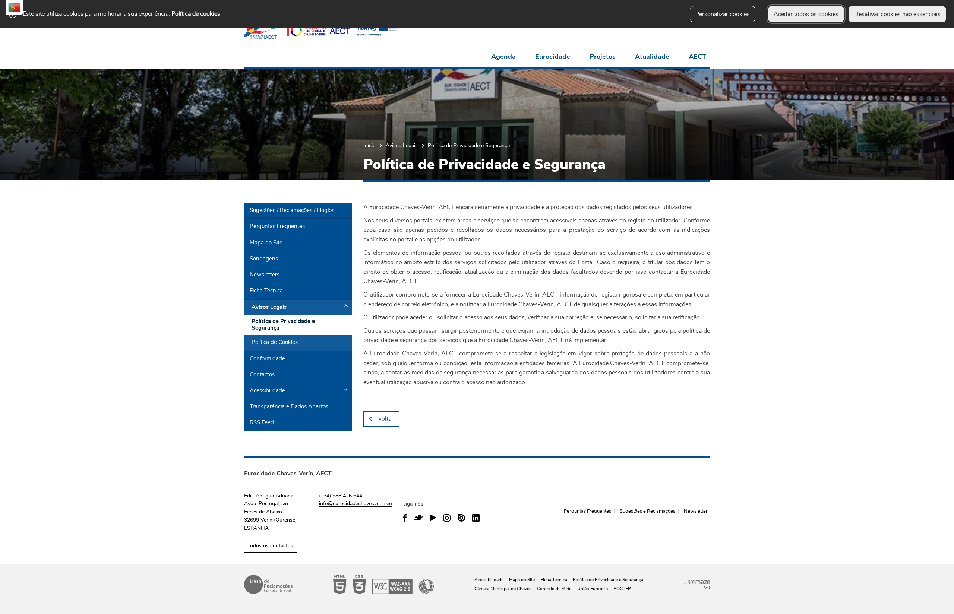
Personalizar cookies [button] (722, 14)
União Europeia (592, 588)
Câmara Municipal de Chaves (502, 588)
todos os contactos (270, 545)
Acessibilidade (383, 584)
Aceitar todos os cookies (806, 14)
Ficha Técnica (553, 579)
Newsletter (696, 511)
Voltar (386, 419)
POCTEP (622, 588)
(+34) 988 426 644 (340, 496)
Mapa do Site (522, 579)
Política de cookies (195, 14)
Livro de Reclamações (268, 584)
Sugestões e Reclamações (647, 511)
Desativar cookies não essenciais (897, 14)
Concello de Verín (554, 588)
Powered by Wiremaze (697, 582)
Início (369, 145)
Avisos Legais (402, 145)
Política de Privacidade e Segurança (608, 579)
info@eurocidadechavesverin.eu (355, 503)
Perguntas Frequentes (587, 511)
